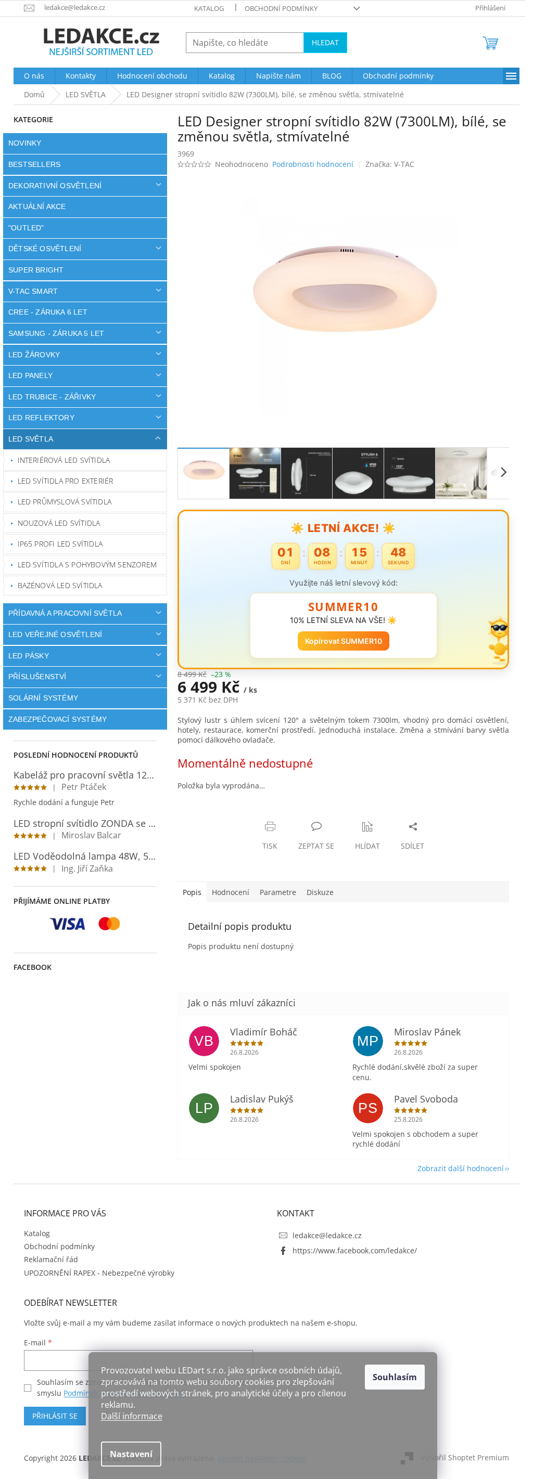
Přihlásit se (51, 1416)
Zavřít (230, 816)
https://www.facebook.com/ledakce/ (351, 1250)
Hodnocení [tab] (227, 892)
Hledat (321, 42)
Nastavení (131, 1454)
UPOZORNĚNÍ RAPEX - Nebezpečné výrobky (95, 1273)
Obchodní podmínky (277, 8)
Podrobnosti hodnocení (309, 164)
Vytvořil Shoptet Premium (461, 1457)
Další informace (131, 1416)
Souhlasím (395, 1377)
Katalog (205, 8)
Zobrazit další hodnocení (457, 1168)
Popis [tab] (188, 892)
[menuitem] (30, 76)
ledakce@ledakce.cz (323, 1235)
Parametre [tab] (274, 892)
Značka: (385, 164)
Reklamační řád (47, 1259)
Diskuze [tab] (316, 892)
